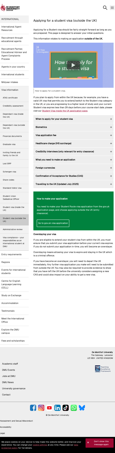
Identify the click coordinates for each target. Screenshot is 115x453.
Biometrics (41, 127)
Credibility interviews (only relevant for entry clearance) (65, 151)
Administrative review (12, 229)
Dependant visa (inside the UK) (13, 115)
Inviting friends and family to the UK (11, 154)
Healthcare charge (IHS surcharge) (53, 143)
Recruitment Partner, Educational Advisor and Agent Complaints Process (14, 54)
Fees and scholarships (13, 340)
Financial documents (12, 136)
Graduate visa (9, 144)
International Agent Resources (11, 28)
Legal (2, 433)
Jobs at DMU (8, 376)
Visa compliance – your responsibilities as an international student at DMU (13, 241)
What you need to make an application (55, 159)
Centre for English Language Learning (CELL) (11, 284)
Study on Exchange (11, 295)
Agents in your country (13, 66)
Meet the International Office (12, 320)
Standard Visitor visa (12, 188)
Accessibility (5, 427)
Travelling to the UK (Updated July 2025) (57, 184)
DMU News (8, 382)
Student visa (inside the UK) (13, 208)
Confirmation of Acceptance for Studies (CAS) (59, 176)
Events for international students (13, 272)
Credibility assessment (13, 106)
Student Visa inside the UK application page (65, 110)
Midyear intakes (9, 82)
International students (12, 74)
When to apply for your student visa (54, 119)
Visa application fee (46, 135)
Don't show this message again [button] (101, 443)
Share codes (8, 180)
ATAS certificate (10, 98)
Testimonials (7, 311)
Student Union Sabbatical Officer (11, 197)
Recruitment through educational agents (12, 39)
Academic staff (10, 363)
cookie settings (40, 445)
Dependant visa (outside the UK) (14, 126)
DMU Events (8, 370)
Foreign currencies (45, 167)
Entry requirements (11, 254)
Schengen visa (9, 172)
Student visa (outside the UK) (14, 219)
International (10, 19)
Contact (6, 394)
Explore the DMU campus (10, 331)
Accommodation (9, 303)
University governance (13, 388)
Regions (5, 262)
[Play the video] (73, 65)
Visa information (9, 90)
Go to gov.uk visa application (53, 223)
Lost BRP (7, 163)
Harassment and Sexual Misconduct (16, 421)
